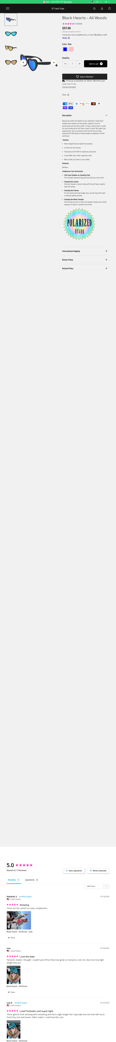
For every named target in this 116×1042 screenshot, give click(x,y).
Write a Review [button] (99, 870)
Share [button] (12, 938)
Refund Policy (67, 268)
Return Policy (67, 260)
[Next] (54, 62)
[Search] (94, 8)
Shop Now (68, 2)
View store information (69, 87)
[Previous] (23, 62)
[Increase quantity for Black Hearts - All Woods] (80, 63)
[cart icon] (109, 8)
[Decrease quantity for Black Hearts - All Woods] (65, 63)
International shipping (71, 251)
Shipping (64, 32)
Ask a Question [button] (75, 870)
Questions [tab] (30, 879)
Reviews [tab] (12, 879)
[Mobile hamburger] (8, 8)
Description (67, 115)
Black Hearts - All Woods (17, 931)
